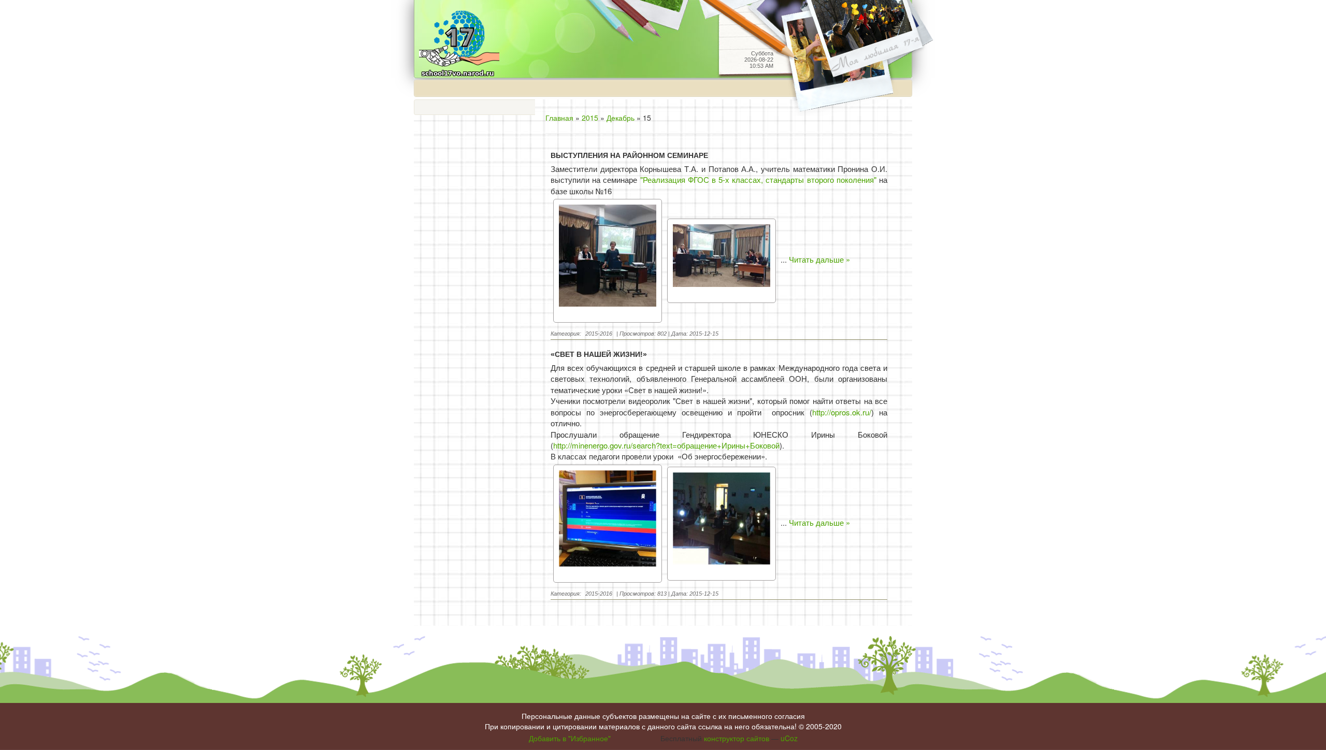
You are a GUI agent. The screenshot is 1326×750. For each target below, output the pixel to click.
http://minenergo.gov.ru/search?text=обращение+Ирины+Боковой (666, 445)
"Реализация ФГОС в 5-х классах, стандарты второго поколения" (758, 179)
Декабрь (621, 117)
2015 (590, 117)
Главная (559, 117)
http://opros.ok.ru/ (841, 412)
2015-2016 (598, 333)
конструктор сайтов (736, 738)
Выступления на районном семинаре (629, 155)
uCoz (789, 738)
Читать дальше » (819, 259)
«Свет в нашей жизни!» (599, 354)
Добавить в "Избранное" (570, 738)
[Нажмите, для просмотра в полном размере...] (608, 259)
